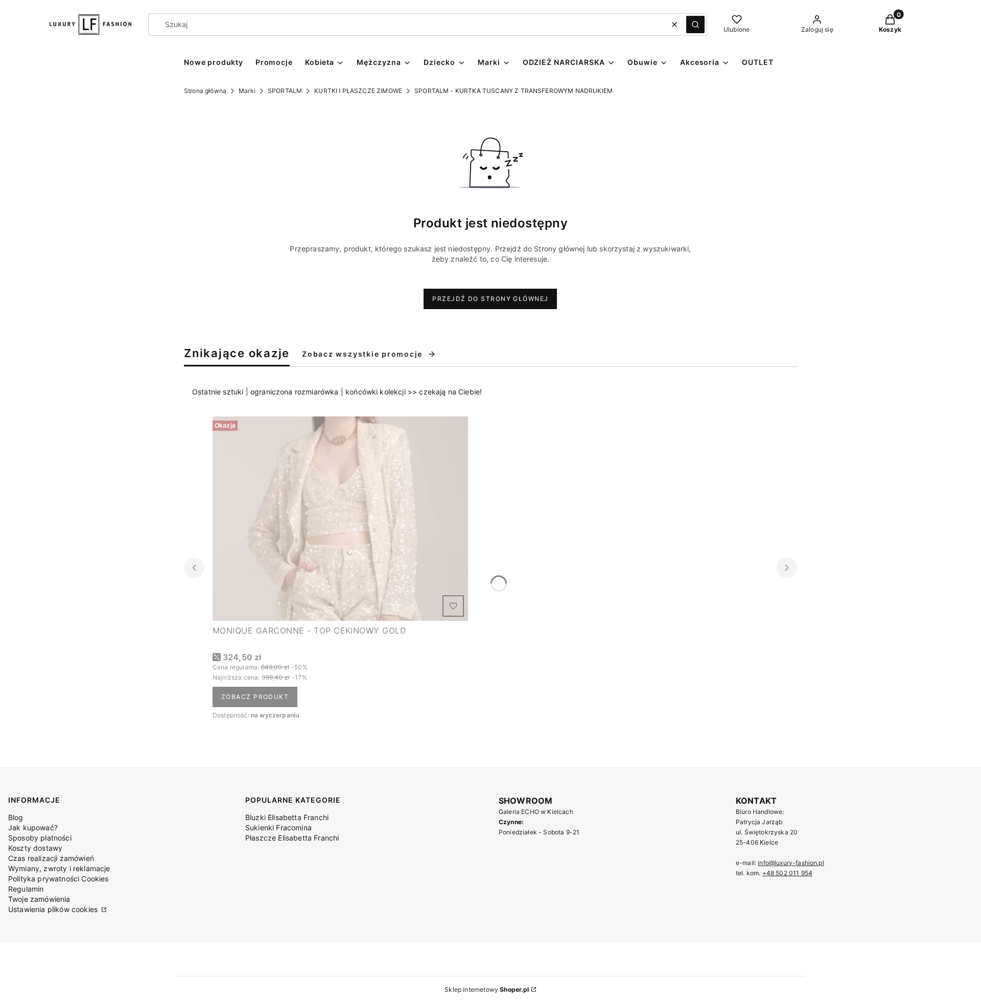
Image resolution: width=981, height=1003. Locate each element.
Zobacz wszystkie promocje (362, 353)
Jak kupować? (33, 827)
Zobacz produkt (255, 697)
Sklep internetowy (487, 989)
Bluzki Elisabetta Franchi (287, 817)
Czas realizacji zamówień (51, 858)
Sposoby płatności (40, 837)
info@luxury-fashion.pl (791, 863)
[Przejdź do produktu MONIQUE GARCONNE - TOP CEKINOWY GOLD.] (340, 518)
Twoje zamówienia (39, 899)
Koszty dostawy (35, 848)
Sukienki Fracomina (278, 827)
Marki (247, 91)
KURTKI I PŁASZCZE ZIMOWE (358, 91)
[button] (695, 24)
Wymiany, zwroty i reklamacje (59, 868)
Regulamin (25, 888)
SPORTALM (285, 91)
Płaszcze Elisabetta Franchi (292, 837)
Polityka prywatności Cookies (58, 878)
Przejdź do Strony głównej (490, 298)
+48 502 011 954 (787, 873)
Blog (16, 817)
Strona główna (205, 91)
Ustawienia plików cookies (54, 909)
